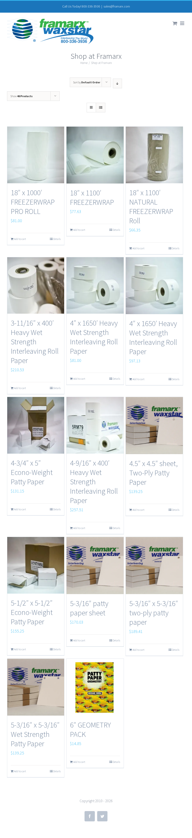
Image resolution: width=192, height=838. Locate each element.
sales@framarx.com (116, 6)
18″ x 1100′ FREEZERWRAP (92, 197)
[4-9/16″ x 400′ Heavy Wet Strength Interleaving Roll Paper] (94, 425)
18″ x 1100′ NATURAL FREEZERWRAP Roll (151, 206)
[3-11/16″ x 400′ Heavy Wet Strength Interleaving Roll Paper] (35, 285)
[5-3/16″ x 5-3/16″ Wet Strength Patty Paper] (35, 687)
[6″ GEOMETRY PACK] (94, 687)
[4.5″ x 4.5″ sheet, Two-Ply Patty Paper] (154, 425)
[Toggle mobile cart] (175, 23)
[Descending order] (117, 83)
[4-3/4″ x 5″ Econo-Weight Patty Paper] (35, 425)
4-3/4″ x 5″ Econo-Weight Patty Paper (32, 472)
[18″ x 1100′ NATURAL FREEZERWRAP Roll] (154, 155)
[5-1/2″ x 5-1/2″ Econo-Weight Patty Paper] (35, 565)
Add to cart (20, 239)
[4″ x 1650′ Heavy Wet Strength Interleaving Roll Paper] (94, 285)
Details (57, 239)
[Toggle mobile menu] (182, 23)
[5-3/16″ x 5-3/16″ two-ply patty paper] (154, 565)
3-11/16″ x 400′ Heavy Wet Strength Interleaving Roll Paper (35, 341)
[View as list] (100, 107)
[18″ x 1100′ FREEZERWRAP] (94, 155)
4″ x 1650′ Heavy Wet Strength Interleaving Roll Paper (94, 337)
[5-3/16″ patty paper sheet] (94, 565)
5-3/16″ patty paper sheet (89, 608)
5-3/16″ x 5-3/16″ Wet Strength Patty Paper (35, 734)
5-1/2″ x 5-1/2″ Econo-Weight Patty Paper (32, 612)
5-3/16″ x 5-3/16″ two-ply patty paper (153, 613)
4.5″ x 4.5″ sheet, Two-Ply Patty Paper (153, 473)
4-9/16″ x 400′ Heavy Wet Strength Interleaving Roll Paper (94, 481)
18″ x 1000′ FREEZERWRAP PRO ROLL (33, 202)
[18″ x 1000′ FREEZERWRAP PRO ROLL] (35, 155)
